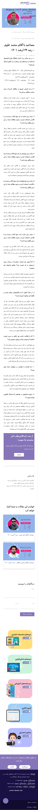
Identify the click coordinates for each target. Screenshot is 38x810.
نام (33, 603)
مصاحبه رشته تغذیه (16, 32)
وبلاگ (23, 32)
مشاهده (19, 454)
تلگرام (12, 767)
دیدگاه (32, 589)
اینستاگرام (25, 767)
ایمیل (16, 603)
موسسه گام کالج (30, 32)
